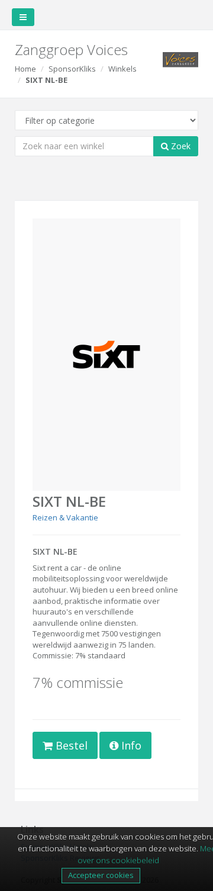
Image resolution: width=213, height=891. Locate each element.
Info (129, 745)
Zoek (180, 146)
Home (25, 68)
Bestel (70, 745)
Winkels (122, 68)
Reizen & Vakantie (65, 517)
